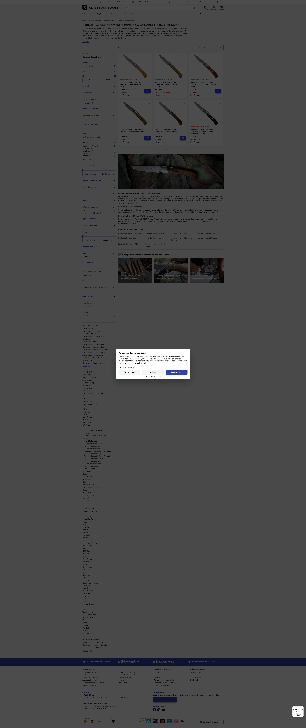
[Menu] (302, 707)
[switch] (298, 714)
